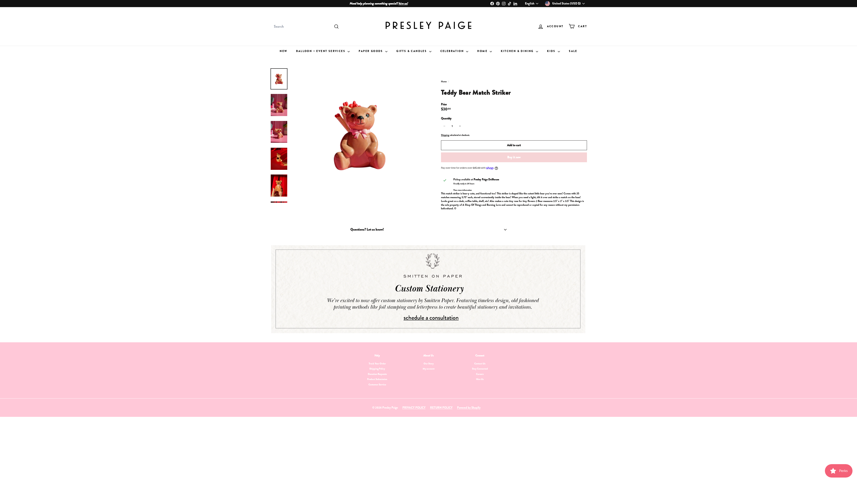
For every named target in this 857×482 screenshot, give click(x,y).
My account (429, 368)
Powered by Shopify (469, 407)
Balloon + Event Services (321, 51)
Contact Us (479, 363)
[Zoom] (358, 135)
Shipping (445, 135)
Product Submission (377, 379)
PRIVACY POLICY (414, 407)
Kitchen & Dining (518, 51)
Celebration (452, 51)
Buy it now (514, 157)
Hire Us (480, 379)
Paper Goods (371, 51)
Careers (480, 374)
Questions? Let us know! (367, 229)
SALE (573, 51)
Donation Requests (377, 374)
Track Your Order (377, 363)
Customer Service (377, 384)
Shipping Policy (377, 368)
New (283, 51)
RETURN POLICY (441, 407)
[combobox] (305, 26)
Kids (552, 51)
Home (483, 51)
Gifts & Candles (412, 51)
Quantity (446, 118)
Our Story (429, 363)
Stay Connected (480, 368)
